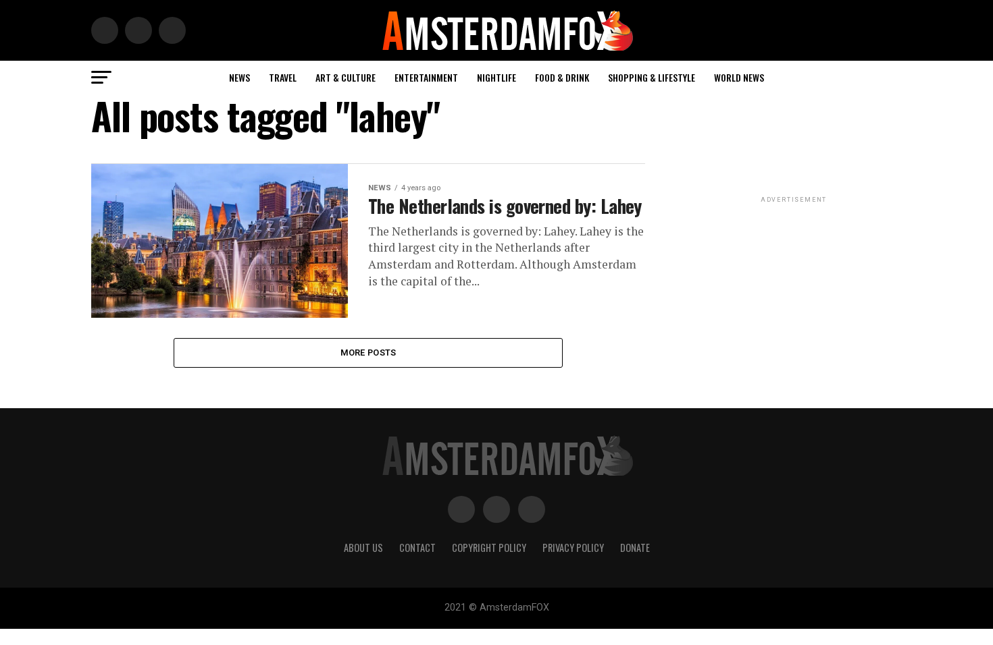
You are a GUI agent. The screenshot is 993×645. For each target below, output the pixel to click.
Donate (635, 547)
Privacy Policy (573, 547)
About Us (363, 547)
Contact (417, 547)
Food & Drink (562, 77)
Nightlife (496, 77)
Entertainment (426, 77)
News (239, 77)
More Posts (368, 352)
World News (739, 77)
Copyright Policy (489, 547)
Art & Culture (345, 77)
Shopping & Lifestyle (651, 77)
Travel (283, 77)
